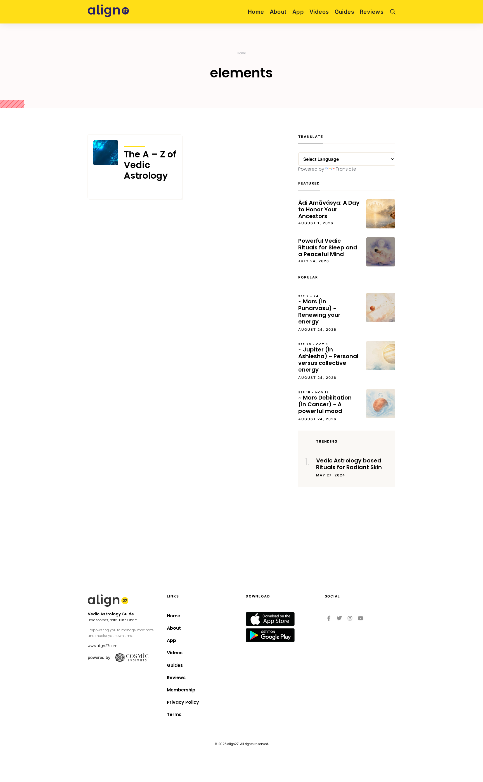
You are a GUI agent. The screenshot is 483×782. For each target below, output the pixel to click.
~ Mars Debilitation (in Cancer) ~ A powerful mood (325, 402)
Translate (346, 169)
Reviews (371, 11)
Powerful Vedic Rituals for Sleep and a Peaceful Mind (327, 247)
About (278, 11)
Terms (174, 714)
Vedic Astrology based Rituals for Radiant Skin (349, 464)
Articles (134, 143)
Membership (181, 690)
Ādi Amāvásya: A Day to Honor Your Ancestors (328, 209)
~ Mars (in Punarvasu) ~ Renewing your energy (319, 310)
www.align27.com (102, 645)
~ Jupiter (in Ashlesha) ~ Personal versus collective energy (328, 358)
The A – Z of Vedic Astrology (150, 165)
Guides (344, 11)
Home (256, 11)
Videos (319, 11)
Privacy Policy (183, 702)
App (298, 11)
